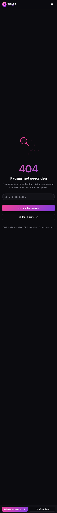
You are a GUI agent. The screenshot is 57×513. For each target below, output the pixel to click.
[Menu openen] (52, 4)
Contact (50, 227)
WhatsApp (44, 509)
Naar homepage (30, 207)
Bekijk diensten (30, 216)
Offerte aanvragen (13, 509)
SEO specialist (30, 227)
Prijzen (42, 227)
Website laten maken (12, 227)
